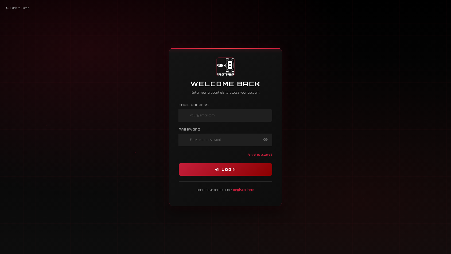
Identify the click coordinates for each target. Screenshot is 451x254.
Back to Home (19, 8)
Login (227, 169)
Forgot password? (260, 155)
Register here (243, 189)
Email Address (194, 105)
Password (189, 129)
